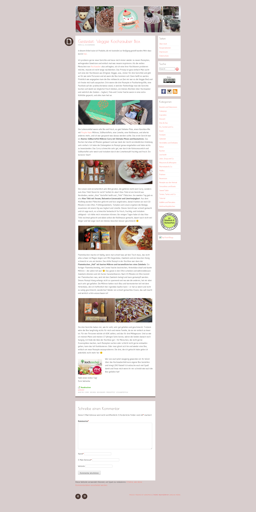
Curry (87, 392)
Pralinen (162, 174)
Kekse (161, 147)
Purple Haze (86, 132)
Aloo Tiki (81, 392)
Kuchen (162, 151)
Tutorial (162, 198)
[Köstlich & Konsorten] (169, 230)
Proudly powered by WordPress (140, 495)
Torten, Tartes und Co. (167, 194)
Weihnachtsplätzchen (167, 206)
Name (81, 453)
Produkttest (110, 392)
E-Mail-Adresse (85, 460)
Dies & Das (163, 123)
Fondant (162, 135)
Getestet (81, 390)
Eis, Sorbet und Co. (166, 127)
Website (81, 466)
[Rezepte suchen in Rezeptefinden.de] (166, 237)
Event (161, 131)
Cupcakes (163, 115)
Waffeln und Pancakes (167, 202)
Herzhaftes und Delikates (168, 143)
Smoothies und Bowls (167, 186)
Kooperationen (165, 48)
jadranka (91, 45)
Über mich (163, 44)
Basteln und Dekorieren (168, 107)
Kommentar (83, 421)
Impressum (163, 52)
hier (85, 54)
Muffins (162, 171)
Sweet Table (164, 190)
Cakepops (163, 111)
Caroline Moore (174, 495)
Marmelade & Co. (166, 167)
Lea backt (162, 155)
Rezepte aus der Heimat (168, 182)
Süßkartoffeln (122, 392)
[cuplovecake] (128, 19)
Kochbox (93, 392)
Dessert (162, 119)
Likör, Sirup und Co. (166, 159)
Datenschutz (164, 56)
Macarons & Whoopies (167, 163)
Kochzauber (96, 66)
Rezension (163, 178)
